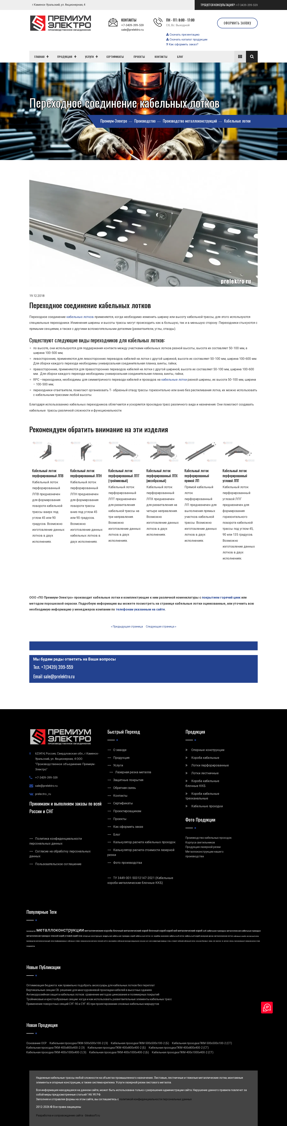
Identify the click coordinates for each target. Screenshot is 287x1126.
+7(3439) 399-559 (57, 666)
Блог (116, 834)
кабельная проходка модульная (128, 941)
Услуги (118, 765)
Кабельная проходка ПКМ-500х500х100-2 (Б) (140, 1043)
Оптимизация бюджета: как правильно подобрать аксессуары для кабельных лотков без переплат (90, 985)
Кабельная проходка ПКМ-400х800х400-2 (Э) (55, 1047)
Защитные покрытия (128, 780)
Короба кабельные (205, 758)
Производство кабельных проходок (208, 837)
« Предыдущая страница (127, 626)
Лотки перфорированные (210, 765)
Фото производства (127, 863)
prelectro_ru (43, 794)
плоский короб (57, 936)
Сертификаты (123, 803)
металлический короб (190, 930)
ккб (204, 931)
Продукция (121, 758)
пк (222, 941)
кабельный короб (192, 936)
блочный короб (157, 930)
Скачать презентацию (184, 34)
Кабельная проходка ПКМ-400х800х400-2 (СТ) (179, 1047)
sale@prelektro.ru (132, 29)
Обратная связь (124, 788)
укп (147, 941)
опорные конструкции (92, 936)
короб (132, 936)
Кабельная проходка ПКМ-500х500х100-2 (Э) (79, 1043)
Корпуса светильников (200, 842)
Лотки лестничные (205, 773)
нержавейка (112, 941)
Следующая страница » (161, 626)
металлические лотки (223, 936)
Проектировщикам (127, 811)
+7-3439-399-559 (247, 5)
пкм (80, 936)
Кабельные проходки (207, 806)
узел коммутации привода (158, 941)
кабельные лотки (174, 379)
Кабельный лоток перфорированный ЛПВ (47, 473)
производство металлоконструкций (38, 941)
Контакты (120, 796)
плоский (100, 941)
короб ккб (171, 930)
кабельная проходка (216, 931)
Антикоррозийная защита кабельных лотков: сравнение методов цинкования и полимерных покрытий (92, 994)
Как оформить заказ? (183, 44)
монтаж (218, 941)
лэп (214, 941)
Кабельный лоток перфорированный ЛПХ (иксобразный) (162, 475)
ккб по (105, 941)
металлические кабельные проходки (243, 931)
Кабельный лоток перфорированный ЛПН (86, 473)
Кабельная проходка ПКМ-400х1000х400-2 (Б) (119, 1052)
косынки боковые (202, 941)
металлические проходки (38, 936)
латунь (231, 941)
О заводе (120, 750)
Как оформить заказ (128, 827)
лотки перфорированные (59, 941)
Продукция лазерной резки (203, 847)
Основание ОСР (36, 1043)
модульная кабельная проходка (116, 936)
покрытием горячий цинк (221, 597)
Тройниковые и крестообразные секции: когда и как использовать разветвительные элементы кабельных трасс (99, 999)
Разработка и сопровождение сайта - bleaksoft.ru (68, 1115)
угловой (174, 941)
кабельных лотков (80, 317)
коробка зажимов (161, 936)
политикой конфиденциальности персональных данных (155, 1099)
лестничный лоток (253, 936)
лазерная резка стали (252, 941)
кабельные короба (240, 936)
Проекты (120, 819)
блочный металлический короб (130, 930)
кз (152, 936)
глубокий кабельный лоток (186, 941)
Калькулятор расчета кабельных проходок (144, 842)
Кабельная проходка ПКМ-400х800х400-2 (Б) (117, 1047)
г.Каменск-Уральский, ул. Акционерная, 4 (58, 4)
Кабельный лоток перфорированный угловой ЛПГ (235, 475)
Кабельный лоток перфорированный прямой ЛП (196, 475)
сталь (169, 941)
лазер (210, 941)
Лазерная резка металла (133, 772)
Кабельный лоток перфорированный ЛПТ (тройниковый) (124, 475)
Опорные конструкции (207, 750)
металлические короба (98, 930)
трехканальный (239, 941)
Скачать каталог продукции (188, 39)
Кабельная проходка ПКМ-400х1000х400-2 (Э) (56, 1052)
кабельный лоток (176, 936)
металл (226, 941)
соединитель (30, 946)
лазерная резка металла (88, 941)
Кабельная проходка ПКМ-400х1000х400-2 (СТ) (182, 1052)
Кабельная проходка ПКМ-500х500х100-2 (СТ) (202, 1043)
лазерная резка (207, 936)
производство (31, 931)
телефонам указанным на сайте (140, 609)
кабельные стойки (74, 941)
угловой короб (71, 936)
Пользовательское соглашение (58, 864)
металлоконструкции (60, 930)
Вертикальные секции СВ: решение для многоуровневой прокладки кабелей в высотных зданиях (89, 990)
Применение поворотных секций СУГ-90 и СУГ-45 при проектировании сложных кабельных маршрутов (92, 1003)
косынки (142, 941)
